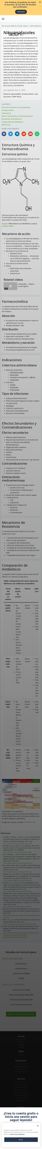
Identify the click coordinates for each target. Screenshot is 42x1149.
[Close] (38, 1126)
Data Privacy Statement (17, 1134)
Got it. (21, 1140)
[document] (21, 574)
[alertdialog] (21, 7)
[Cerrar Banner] (40, 2)
